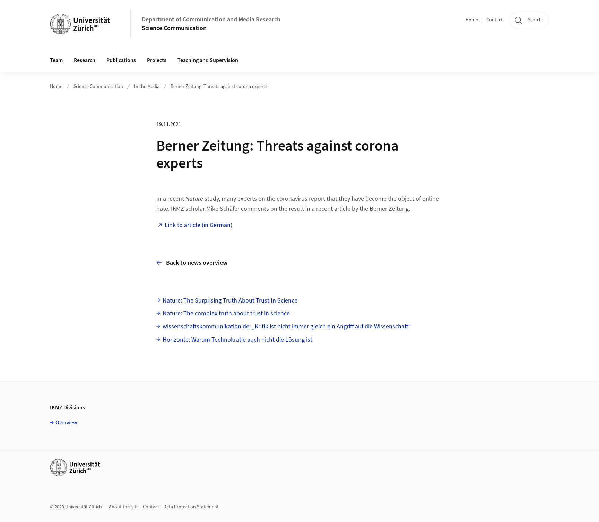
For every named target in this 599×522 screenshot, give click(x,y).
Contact (494, 20)
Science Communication (174, 28)
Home (472, 20)
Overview (66, 422)
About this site (124, 507)
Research (84, 60)
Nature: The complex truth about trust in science (226, 313)
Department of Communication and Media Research (211, 19)
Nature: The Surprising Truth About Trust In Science (230, 300)
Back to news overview (196, 263)
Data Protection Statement (191, 507)
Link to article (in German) (198, 225)
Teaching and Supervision (207, 60)
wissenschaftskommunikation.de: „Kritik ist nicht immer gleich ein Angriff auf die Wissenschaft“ (287, 326)
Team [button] (56, 60)
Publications (121, 60)
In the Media (146, 86)
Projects (156, 60)
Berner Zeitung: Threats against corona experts (219, 86)
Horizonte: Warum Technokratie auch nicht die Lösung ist (237, 339)
